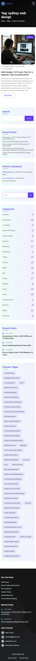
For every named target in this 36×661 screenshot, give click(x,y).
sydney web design (9, 512)
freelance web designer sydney (13, 440)
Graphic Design (7, 236)
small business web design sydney (14, 493)
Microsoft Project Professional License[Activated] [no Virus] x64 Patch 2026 (17, 149)
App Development (7, 595)
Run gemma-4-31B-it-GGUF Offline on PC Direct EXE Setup (16, 138)
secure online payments (11, 484)
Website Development (10, 546)
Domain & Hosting (8, 230)
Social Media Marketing (9, 598)
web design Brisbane (10, 522)
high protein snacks (10, 445)
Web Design (5, 582)
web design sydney (9, 536)
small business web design (12, 488)
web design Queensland (11, 532)
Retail (4, 268)
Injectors (5, 241)
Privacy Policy (23, 658)
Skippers (5, 284)
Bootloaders (6, 220)
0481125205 (9, 633)
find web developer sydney (12, 431)
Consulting (6, 225)
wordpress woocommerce (11, 556)
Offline (4, 257)
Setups (4, 278)
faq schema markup (9, 416)
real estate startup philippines (13, 479)
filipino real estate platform (12, 421)
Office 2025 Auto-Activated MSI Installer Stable (16, 153)
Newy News (6, 252)
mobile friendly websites (11, 460)
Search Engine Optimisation (10, 585)
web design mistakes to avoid (12, 527)
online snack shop (17, 464)
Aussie (22, 383)
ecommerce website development (14, 411)
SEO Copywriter (6, 588)
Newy (6, 464)
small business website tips (12, 503)
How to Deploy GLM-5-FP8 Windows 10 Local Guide (15, 145)
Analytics (5, 214)
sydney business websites (11, 508)
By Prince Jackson (8, 66)
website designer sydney (11, 541)
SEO (3, 273)
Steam (4, 289)
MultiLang (5, 246)
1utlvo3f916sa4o (9, 373)
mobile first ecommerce (11, 455)
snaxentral (28, 503)
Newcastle (26, 460)
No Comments (8, 68)
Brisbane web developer (11, 397)
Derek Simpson (7, 172)
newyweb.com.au (11, 641)
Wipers (4, 310)
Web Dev (30, 37)
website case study (25, 536)
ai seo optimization (9, 383)
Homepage (23, 445)
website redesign (9, 551)
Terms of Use (12, 658)
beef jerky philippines (10, 392)
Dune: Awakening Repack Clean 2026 (15, 141)
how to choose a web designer (13, 450)
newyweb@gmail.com (12, 637)
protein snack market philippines (13, 474)
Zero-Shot (6, 316)
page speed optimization (11, 469)
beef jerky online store (10, 387)
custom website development (12, 402)
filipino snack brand (10, 426)
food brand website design (12, 435)
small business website (11, 498)
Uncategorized (7, 300)
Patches (5, 262)
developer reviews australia (12, 407)
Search (6, 111)
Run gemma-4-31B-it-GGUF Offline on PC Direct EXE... (17, 337)
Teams (4, 294)
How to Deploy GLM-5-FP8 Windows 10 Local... (17, 353)
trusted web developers (11, 517)
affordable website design (11, 378)
